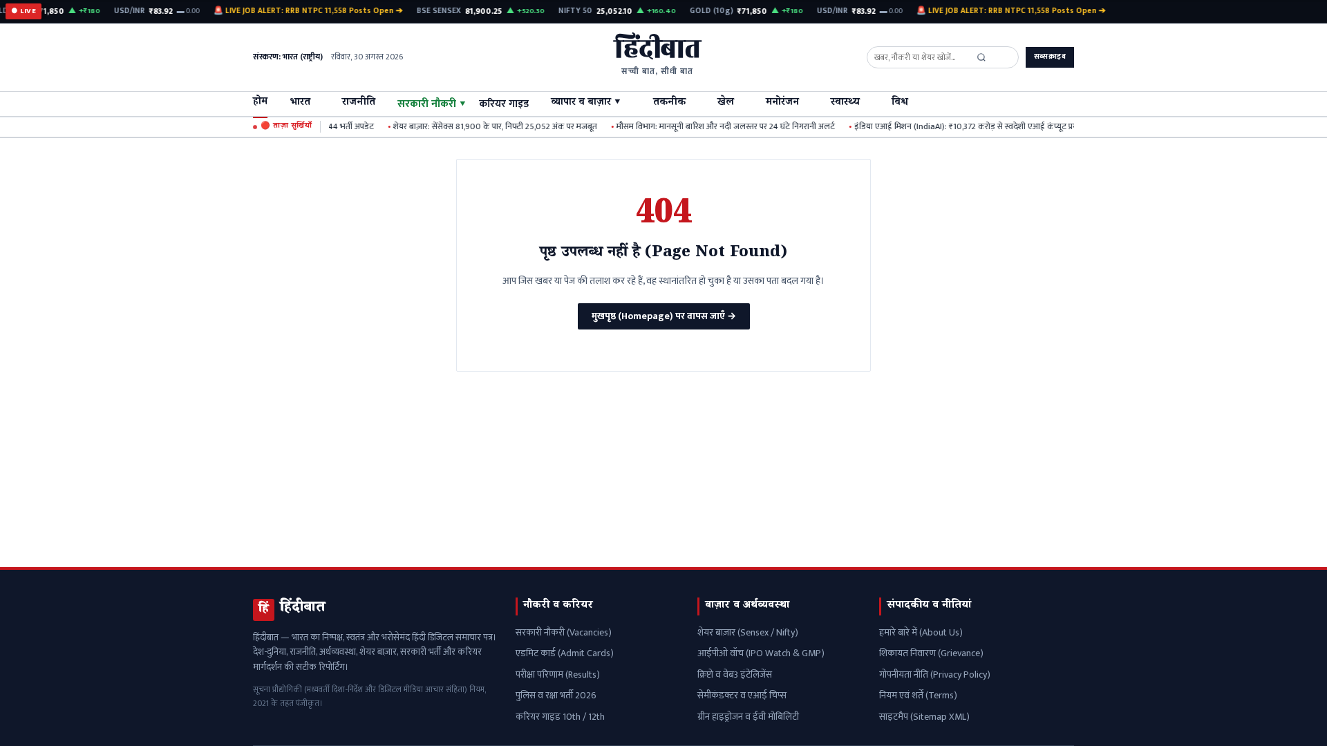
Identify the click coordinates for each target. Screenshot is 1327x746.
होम (260, 103)
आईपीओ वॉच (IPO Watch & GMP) (761, 653)
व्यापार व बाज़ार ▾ (586, 103)
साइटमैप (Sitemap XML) (924, 717)
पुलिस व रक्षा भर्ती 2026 (556, 695)
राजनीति (358, 103)
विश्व (900, 103)
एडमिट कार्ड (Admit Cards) (565, 653)
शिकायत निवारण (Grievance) (931, 653)
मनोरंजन (782, 103)
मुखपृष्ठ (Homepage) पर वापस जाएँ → (664, 316)
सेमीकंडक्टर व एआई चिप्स (742, 695)
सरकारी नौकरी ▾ (432, 104)
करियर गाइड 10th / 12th (560, 717)
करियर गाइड (504, 104)
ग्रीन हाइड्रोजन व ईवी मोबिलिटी (748, 717)
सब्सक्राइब (1050, 56)
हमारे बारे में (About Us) (921, 632)
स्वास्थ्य (845, 103)
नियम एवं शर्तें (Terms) (918, 695)
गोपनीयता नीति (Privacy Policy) (934, 674)
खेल (725, 103)
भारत (300, 103)
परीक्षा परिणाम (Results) (558, 674)
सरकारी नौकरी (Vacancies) (564, 632)
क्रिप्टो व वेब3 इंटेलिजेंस (734, 674)
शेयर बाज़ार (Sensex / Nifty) (747, 632)
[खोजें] (981, 57)
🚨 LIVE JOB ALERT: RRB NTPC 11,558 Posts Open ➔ (302, 11)
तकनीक (669, 103)
